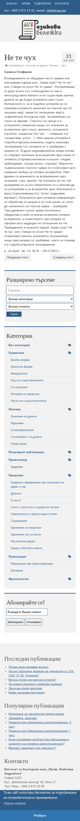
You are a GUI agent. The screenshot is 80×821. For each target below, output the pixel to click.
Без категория (19, 345)
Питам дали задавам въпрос (29, 667)
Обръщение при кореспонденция (32, 563)
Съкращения (19, 520)
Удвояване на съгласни (26, 534)
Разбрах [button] (40, 815)
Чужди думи (19, 443)
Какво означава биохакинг (27, 692)
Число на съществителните (29, 400)
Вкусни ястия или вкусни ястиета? (32, 679)
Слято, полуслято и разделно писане (35, 507)
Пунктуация (17, 556)
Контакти (62, 3)
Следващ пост (63, 257)
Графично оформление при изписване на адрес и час (37, 484)
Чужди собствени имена (26, 548)
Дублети (16, 493)
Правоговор (18, 459)
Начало (11, 3)
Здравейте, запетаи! (23, 718)
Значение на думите (37, 65)
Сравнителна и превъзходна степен (34, 514)
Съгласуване (19, 387)
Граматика (16, 352)
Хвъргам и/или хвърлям (25, 688)
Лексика (53, 65)
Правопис (16, 475)
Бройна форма (20, 359)
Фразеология (19, 579)
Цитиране (17, 570)
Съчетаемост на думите (26, 436)
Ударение (17, 466)
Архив (25, 3)
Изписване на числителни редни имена (36, 713)
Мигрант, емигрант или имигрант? (32, 748)
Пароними (17, 423)
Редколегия (42, 3)
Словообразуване (22, 430)
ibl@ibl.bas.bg (56, 10)
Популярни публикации (26, 452)
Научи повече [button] (15, 803)
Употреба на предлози (25, 394)
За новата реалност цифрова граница (35, 684)
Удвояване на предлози (26, 527)
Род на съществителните (27, 380)
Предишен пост (18, 257)
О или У (16, 500)
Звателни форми (21, 366)
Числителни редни (23, 541)
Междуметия (19, 373)
